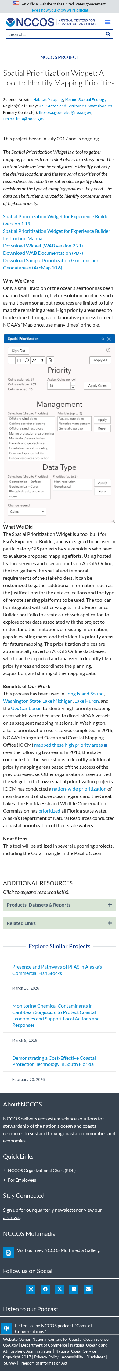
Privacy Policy (46, 1357)
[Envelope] (88, 1289)
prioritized (49, 811)
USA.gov (10, 1345)
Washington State (22, 701)
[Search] (108, 34)
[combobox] (55, 34)
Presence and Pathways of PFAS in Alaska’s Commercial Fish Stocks (57, 970)
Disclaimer (95, 1357)
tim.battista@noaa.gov (24, 118)
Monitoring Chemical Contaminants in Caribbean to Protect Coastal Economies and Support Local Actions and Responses (56, 1015)
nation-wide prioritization (79, 789)
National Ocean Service (75, 1351)
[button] (107, 22)
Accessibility (72, 1357)
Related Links (21, 923)
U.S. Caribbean (26, 708)
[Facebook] (45, 1289)
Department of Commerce (44, 1345)
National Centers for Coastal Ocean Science (70, 1339)
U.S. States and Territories (62, 106)
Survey (10, 1363)
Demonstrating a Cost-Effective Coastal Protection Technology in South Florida (54, 1061)
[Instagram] (30, 1289)
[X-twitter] (59, 1289)
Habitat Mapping (48, 99)
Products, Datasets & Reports (38, 904)
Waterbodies (100, 106)
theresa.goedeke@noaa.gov (65, 112)
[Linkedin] (73, 1289)
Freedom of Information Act (43, 1363)
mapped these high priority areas (68, 745)
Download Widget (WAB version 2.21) (43, 245)
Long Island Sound (84, 693)
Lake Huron (86, 701)
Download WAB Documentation (37, 253)
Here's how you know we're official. (60, 10)
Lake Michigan (57, 701)
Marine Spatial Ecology (85, 99)
